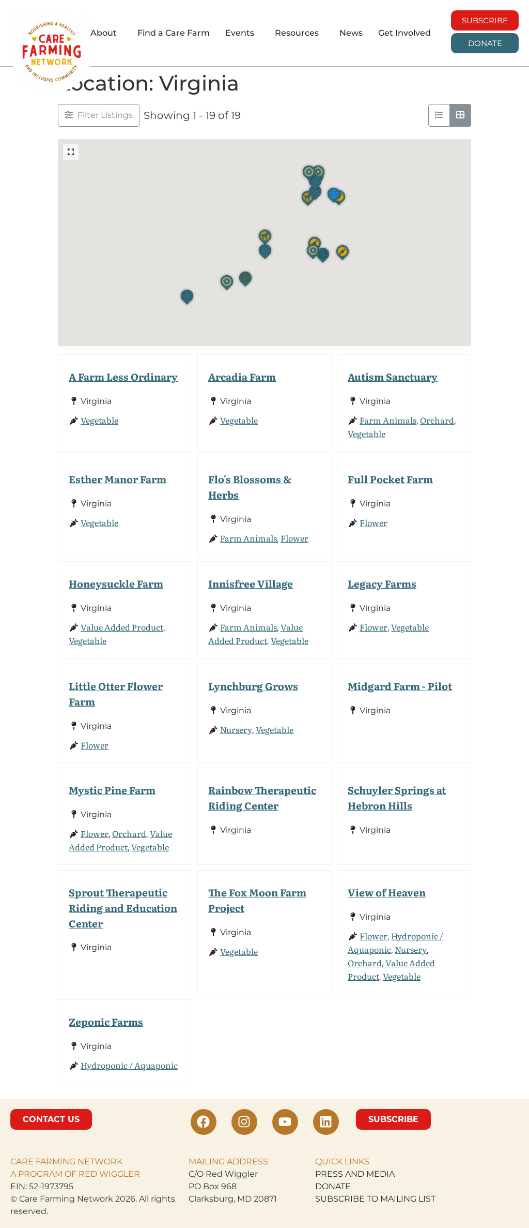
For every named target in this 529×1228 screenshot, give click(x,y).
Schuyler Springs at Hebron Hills (397, 797)
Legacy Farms (382, 583)
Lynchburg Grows (253, 685)
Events (239, 33)
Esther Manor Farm (117, 478)
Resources (297, 33)
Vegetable (99, 420)
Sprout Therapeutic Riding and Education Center (123, 908)
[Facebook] (203, 1122)
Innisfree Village (250, 583)
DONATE (333, 1186)
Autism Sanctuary (393, 376)
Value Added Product (122, 627)
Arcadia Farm (242, 376)
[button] (106, 33)
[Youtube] (285, 1122)
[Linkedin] (326, 1122)
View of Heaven (387, 892)
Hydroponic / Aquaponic (129, 1065)
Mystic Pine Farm (112, 789)
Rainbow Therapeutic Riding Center (262, 797)
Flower (294, 538)
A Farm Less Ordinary (123, 376)
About (103, 33)
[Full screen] (71, 152)
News (351, 33)
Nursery (236, 729)
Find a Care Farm (173, 33)
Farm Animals (388, 420)
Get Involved (404, 33)
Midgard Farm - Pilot (400, 685)
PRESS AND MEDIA (355, 1174)
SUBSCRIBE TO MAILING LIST (375, 1199)
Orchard (437, 420)
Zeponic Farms (106, 1021)
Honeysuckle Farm (116, 583)
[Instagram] (244, 1122)
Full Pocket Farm (390, 478)
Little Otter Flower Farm (116, 693)
